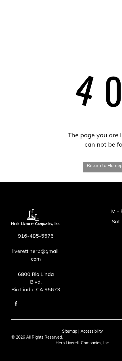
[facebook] (16, 304)
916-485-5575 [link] (36, 236)
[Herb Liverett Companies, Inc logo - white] (57, 19)
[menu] (8, 17)
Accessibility (92, 331)
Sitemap (69, 331)
